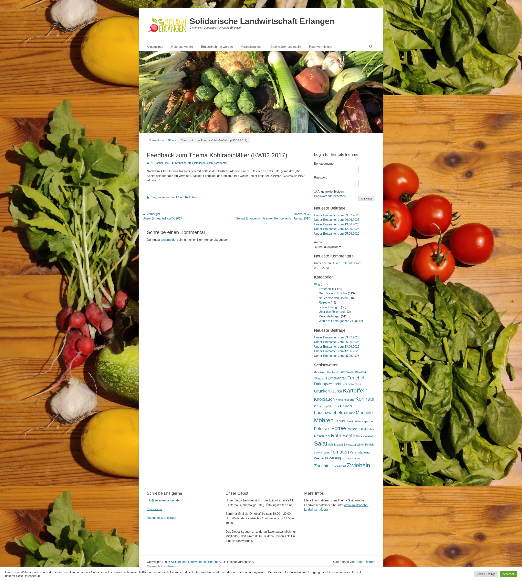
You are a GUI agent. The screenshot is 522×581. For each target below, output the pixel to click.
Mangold (364, 412)
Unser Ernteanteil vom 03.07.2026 (336, 215)
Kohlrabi (194, 197)
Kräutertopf (321, 406)
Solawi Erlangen (329, 307)
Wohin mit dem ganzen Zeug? (338, 321)
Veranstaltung (360, 452)
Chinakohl (320, 378)
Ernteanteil (337, 378)
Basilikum (320, 372)
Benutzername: (324, 163)
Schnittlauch (335, 444)
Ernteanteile (326, 288)
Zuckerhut (338, 466)
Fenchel (355, 377)
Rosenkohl (322, 436)
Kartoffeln (355, 390)
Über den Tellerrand (332, 311)
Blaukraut (332, 372)
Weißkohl (321, 458)
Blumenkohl (346, 372)
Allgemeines (155, 46)
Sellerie (318, 452)
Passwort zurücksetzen (330, 196)
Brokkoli (360, 372)
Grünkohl (322, 391)
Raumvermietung (320, 46)
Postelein (353, 429)
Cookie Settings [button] (486, 573)
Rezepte (324, 302)
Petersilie (322, 428)
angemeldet (168, 239)
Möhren (324, 420)
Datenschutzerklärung (161, 517)
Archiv (318, 242)
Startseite (156, 140)
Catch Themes (365, 561)
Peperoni (367, 421)
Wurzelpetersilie (351, 458)
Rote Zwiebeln (365, 436)
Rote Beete (343, 435)
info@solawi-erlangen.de (163, 500)
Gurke (336, 391)
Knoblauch (324, 399)
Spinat (326, 452)
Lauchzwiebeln (328, 412)
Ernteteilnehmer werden (217, 46)
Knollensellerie (345, 399)
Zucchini (322, 465)
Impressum (154, 509)
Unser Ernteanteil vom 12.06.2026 (336, 229)
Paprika (340, 421)
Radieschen (368, 429)
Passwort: (320, 177)
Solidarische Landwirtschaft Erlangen (262, 21)
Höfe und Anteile (182, 46)
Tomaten (339, 452)
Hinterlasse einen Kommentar (209, 162)
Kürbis (334, 406)
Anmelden (367, 198)
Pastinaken (353, 421)
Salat (320, 443)
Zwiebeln (358, 465)
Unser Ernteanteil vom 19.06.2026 (336, 224)
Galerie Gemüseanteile (285, 46)
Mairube (349, 413)
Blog (172, 140)
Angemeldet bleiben (330, 191)
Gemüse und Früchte (333, 293)
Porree (338, 428)
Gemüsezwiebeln (351, 384)
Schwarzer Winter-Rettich (359, 444)
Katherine (180, 162)
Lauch (346, 406)
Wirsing (335, 458)
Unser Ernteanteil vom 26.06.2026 (336, 219)
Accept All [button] (508, 573)
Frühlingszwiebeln (327, 384)
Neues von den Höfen (170, 197)
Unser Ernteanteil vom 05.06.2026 (336, 233)
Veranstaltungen (251, 46)
